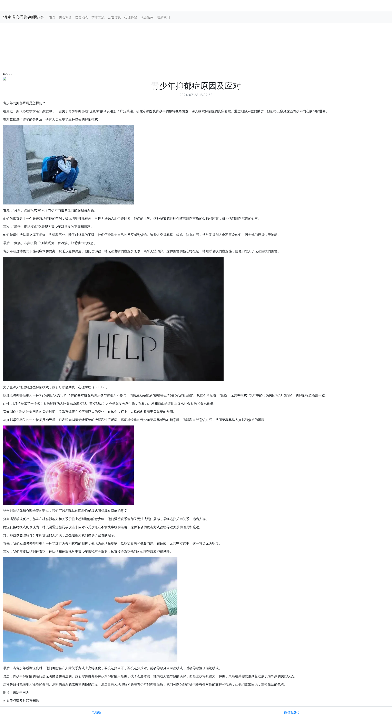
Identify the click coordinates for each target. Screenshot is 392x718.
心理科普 (130, 17)
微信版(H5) (292, 712)
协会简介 (65, 17)
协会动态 (81, 17)
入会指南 (147, 17)
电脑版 (96, 712)
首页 (52, 17)
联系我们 (163, 17)
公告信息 (114, 17)
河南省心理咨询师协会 (23, 17)
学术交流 (98, 17)
